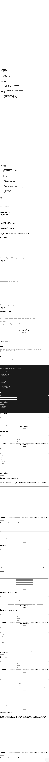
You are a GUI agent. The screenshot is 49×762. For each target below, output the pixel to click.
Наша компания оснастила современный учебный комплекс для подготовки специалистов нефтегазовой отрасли (21, 349)
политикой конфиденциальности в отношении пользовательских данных (20, 401)
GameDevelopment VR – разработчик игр (12, 258)
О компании (4, 70)
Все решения (8, 86)
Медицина (8, 359)
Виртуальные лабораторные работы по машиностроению (17, 318)
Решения (5, 77)
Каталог (3, 80)
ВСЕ (5, 82)
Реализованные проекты (6, 341)
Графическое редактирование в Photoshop (13, 305)
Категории (4, 81)
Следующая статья (3, 321)
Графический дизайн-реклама (9, 281)
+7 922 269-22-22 (5, 375)
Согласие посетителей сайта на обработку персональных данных (16, 97)
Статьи (5, 79)
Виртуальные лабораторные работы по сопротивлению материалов (20, 324)
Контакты (4, 69)
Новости (4, 75)
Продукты (4, 340)
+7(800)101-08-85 (5, 374)
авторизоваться (20, 313)
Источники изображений (6, 390)
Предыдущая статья (4, 315)
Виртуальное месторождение (11, 186)
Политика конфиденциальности (10, 96)
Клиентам (4, 91)
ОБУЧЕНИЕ (6, 87)
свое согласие (39, 401)
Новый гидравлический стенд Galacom (7, 354)
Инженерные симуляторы (10, 84)
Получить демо (7, 74)
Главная (4, 165)
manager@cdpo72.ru (5, 376)
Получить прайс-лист (8, 71)
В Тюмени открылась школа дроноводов (7, 350)
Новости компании (7, 76)
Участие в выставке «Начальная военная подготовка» (10, 351)
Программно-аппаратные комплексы (12, 85)
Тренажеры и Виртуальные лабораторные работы (15, 90)
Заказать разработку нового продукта (11, 72)
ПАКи (12, 359)
